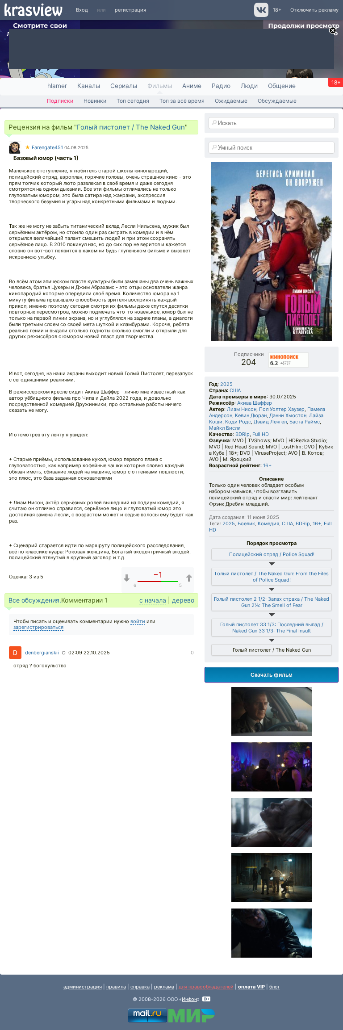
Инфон (189, 999)
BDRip (242, 434)
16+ (267, 465)
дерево (183, 600)
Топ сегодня (133, 100)
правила (116, 987)
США (235, 390)
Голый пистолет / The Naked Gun (131, 127)
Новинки (95, 100)
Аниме (191, 85)
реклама (164, 987)
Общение (282, 85)
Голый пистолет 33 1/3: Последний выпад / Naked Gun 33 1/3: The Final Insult (271, 627)
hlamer (57, 85)
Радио (221, 85)
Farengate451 (44, 147)
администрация (82, 987)
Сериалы (123, 85)
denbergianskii (42, 652)
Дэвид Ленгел (270, 422)
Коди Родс (238, 422)
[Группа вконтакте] (260, 15)
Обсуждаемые (277, 100)
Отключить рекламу (314, 10)
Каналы (88, 85)
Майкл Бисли (225, 428)
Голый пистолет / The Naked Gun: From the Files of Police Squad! (272, 576)
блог (274, 987)
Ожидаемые (231, 100)
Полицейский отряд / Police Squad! (271, 554)
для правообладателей (206, 987)
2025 (226, 384)
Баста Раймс (304, 422)
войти (137, 621)
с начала (152, 600)
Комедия (268, 523)
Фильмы (159, 85)
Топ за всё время (182, 100)
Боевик (246, 523)
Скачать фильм (272, 674)
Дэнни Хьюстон (287, 415)
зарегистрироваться (38, 627)
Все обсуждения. (34, 600)
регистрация (130, 10)
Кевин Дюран (251, 415)
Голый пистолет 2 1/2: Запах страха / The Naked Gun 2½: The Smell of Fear (271, 602)
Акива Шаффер (254, 403)
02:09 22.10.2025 (89, 652)
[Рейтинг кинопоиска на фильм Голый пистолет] (289, 354)
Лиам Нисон (241, 409)
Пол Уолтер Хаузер (282, 409)
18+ (277, 10)
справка (140, 987)
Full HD (260, 434)
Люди (249, 85)
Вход (82, 10)
